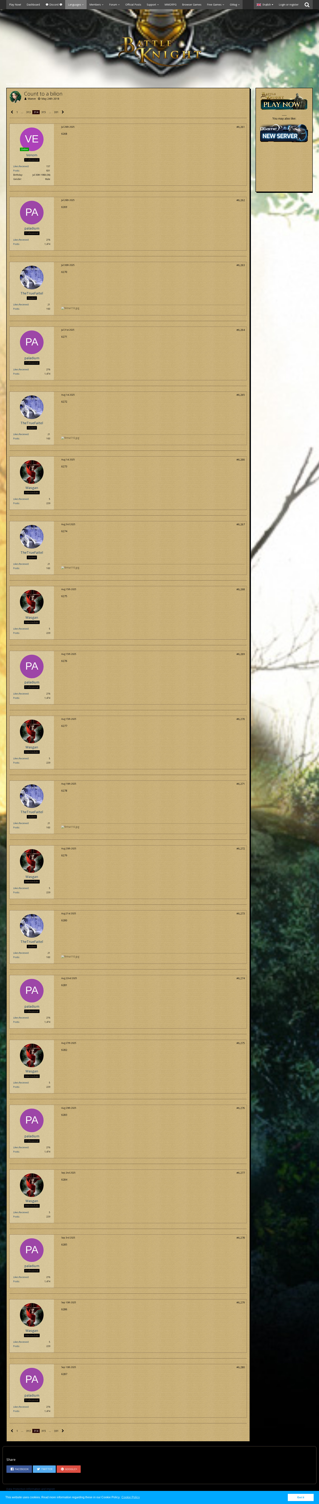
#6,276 (240, 1108)
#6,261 (240, 127)
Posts (16, 170)
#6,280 (240, 1367)
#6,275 (240, 1043)
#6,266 (240, 459)
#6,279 (240, 1302)
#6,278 (240, 1237)
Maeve (32, 98)
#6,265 (240, 395)
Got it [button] (300, 1497)
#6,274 (240, 978)
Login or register (289, 4)
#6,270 (240, 719)
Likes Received (20, 166)
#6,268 (240, 589)
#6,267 (240, 524)
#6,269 (240, 654)
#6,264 (240, 330)
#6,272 (240, 848)
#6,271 (240, 783)
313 (28, 112)
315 (43, 112)
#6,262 (240, 200)
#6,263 (240, 265)
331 (56, 112)
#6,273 (240, 913)
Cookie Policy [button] (130, 1497)
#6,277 (240, 1172)
